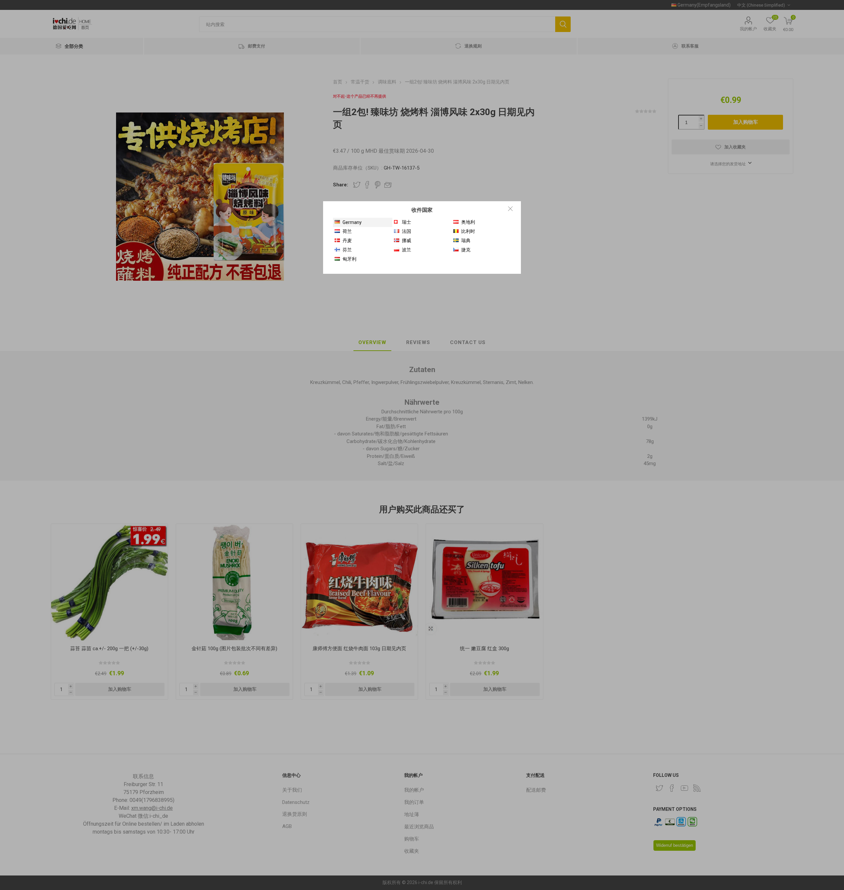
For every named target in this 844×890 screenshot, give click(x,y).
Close (510, 208)
